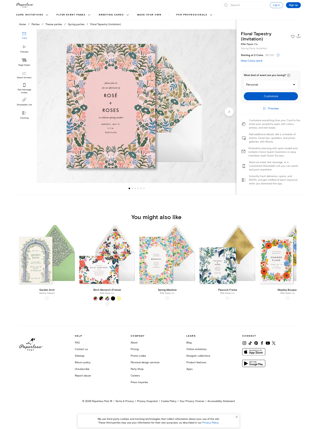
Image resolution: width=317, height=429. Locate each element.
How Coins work (252, 61)
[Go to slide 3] (132, 188)
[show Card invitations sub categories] (47, 15)
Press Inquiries (139, 382)
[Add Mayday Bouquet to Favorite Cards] (287, 298)
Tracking (24, 118)
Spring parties (76, 24)
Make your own (149, 14)
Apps (189, 369)
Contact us (81, 349)
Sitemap (80, 355)
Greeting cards (111, 14)
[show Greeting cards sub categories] (127, 15)
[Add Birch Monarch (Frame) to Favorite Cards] (107, 304)
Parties (36, 24)
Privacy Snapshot (147, 401)
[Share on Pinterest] (256, 343)
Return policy (82, 362)
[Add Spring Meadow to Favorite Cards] (167, 298)
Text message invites (24, 91)
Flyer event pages (71, 14)
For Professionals (191, 14)
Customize (271, 96)
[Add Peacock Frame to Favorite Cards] (227, 298)
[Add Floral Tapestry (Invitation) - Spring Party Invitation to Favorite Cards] (293, 36)
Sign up (293, 5)
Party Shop (137, 369)
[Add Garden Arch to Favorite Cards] (47, 298)
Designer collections (198, 355)
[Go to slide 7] (144, 188)
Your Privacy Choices (192, 401)
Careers (135, 375)
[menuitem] (32, 15)
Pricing (135, 349)
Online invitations (196, 349)
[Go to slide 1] (129, 188)
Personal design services (145, 362)
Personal (252, 84)
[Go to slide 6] (141, 188)
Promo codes (138, 355)
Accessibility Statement (221, 401)
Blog (189, 342)
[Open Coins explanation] (278, 55)
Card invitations (29, 14)
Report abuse (83, 375)
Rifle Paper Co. (249, 44)
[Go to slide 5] (138, 188)
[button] (288, 75)
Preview (24, 52)
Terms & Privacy (124, 401)
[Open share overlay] (298, 36)
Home (22, 24)
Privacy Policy (210, 422)
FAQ (77, 342)
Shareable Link (24, 104)
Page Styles (24, 65)
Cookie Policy (168, 401)
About (134, 342)
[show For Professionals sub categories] (211, 15)
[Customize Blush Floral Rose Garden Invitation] (136, 106)
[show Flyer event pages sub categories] (89, 15)
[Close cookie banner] (236, 417)
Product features (196, 362)
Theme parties (53, 24)
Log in (276, 5)
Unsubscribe (82, 369)
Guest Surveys (24, 77)
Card (24, 38)
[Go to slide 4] (135, 188)
